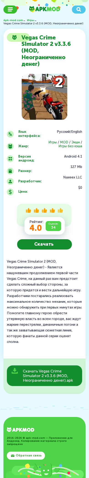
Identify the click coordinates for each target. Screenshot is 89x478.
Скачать (44, 244)
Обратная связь (29, 455)
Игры (52, 142)
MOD (64, 142)
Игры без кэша (70, 146)
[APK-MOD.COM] (20, 430)
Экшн (75, 142)
